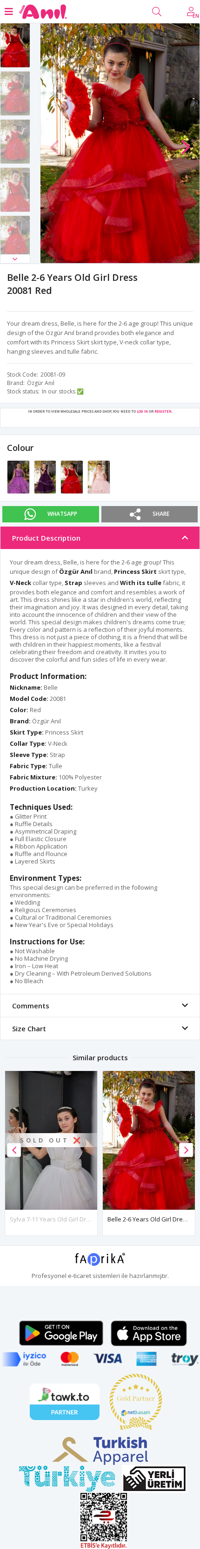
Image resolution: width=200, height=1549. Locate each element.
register (162, 411)
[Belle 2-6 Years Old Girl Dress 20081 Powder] (99, 476)
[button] (15, 259)
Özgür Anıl (40, 383)
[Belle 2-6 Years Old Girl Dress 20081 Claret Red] (46, 476)
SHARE (161, 514)
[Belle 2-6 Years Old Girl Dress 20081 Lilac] (19, 476)
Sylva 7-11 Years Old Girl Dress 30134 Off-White (76, 1219)
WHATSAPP (62, 514)
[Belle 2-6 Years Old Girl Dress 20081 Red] (72, 476)
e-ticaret (79, 1275)
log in (142, 411)
